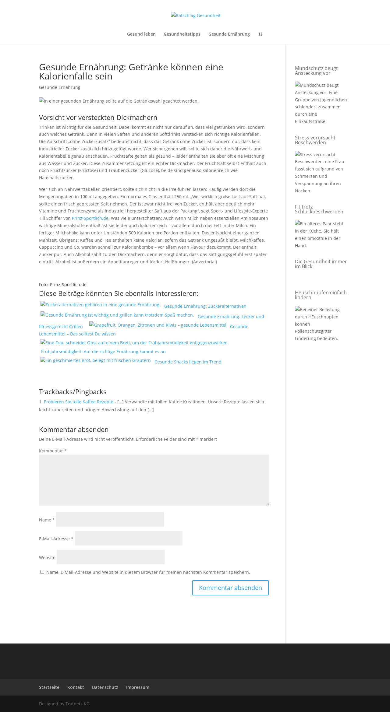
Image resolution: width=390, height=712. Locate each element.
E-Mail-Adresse (56, 539)
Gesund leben (141, 34)
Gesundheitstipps (182, 34)
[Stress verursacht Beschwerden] (321, 174)
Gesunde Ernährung (229, 34)
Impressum (137, 687)
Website (47, 557)
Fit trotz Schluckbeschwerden (319, 209)
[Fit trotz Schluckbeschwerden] (321, 235)
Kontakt (75, 687)
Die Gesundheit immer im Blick (321, 264)
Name (47, 520)
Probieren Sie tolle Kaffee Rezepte (78, 402)
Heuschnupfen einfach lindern (321, 295)
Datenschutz (105, 687)
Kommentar (53, 451)
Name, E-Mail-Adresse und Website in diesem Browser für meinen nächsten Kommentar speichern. (148, 572)
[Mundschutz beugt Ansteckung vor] (321, 104)
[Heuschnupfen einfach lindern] (321, 325)
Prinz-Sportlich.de (90, 218)
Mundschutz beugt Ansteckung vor (316, 70)
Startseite (49, 687)
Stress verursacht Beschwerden (315, 140)
